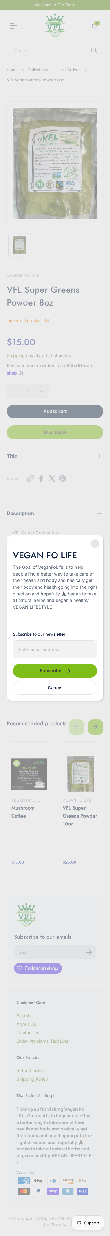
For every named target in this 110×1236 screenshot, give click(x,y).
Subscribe (50, 670)
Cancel (55, 687)
